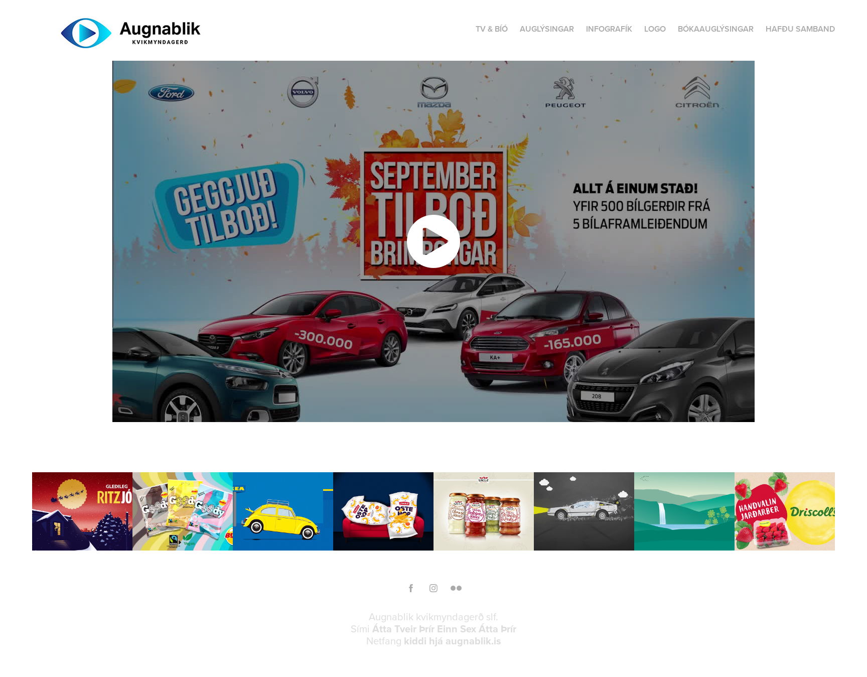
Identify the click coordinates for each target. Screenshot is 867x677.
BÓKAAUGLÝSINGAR (716, 29)
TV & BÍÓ (492, 29)
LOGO (655, 29)
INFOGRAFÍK (609, 29)
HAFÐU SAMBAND (800, 29)
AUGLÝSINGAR (547, 29)
